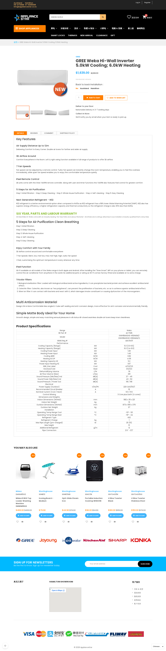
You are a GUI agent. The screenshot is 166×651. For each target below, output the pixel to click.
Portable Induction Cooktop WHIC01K (94, 499)
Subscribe (145, 564)
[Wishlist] (17, 522)
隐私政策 (137, 596)
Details (20, 133)
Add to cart (94, 97)
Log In (138, 2)
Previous (12, 75)
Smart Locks (58, 35)
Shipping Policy (67, 133)
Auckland (84, 88)
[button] (157, 646)
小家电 (103, 28)
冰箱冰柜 (64, 28)
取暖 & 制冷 (89, 28)
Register (147, 2)
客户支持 (137, 603)
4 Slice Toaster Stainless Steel (138, 499)
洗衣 (76, 28)
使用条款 (137, 600)
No (77, 88)
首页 (15, 42)
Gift (113, 35)
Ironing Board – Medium (46, 499)
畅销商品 (141, 28)
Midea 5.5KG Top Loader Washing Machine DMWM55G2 (23, 502)
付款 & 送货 (138, 589)
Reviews (34, 133)
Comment (48, 133)
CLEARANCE (101, 35)
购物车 (149, 17)
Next (72, 75)
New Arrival (86, 35)
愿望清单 (135, 17)
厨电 (53, 28)
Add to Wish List (117, 98)
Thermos (72, 35)
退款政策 (137, 592)
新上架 (131, 28)
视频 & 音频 (117, 28)
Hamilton (95, 88)
